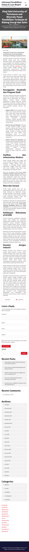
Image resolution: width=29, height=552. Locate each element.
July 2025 (7, 430)
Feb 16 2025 (5, 50)
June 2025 (7, 434)
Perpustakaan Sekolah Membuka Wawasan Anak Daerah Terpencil (15, 363)
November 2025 (8, 416)
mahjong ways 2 (5, 516)
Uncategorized (8, 496)
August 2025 (7, 427)
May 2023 (7, 475)
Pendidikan (7, 492)
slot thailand (5, 511)
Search (4, 349)
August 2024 (7, 460)
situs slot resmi (5, 524)
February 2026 (8, 408)
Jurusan (7, 488)
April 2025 (7, 442)
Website (3, 334)
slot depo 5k (4, 507)
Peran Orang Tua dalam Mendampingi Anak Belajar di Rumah (15, 368)
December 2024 (8, 456)
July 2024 (7, 464)
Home (10, 24)
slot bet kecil (5, 514)
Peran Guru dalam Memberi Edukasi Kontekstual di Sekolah (13, 378)
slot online (4, 522)
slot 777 (3, 518)
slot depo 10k (5, 531)
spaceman (17, 66)
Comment (4, 314)
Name (3, 322)
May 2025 (7, 438)
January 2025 (8, 453)
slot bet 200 (4, 505)
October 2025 (8, 419)
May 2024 (7, 471)
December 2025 (8, 412)
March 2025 (7, 445)
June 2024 (7, 468)
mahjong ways (5, 509)
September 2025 (8, 423)
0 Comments (20, 299)
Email (3, 328)
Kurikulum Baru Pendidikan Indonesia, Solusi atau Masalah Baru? (15, 384)
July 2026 (7, 404)
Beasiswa (7, 484)
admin (8, 299)
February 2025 (8, 449)
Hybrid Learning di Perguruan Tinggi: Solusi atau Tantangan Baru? (15, 373)
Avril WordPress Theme (19, 549)
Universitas (15, 24)
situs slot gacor (5, 520)
